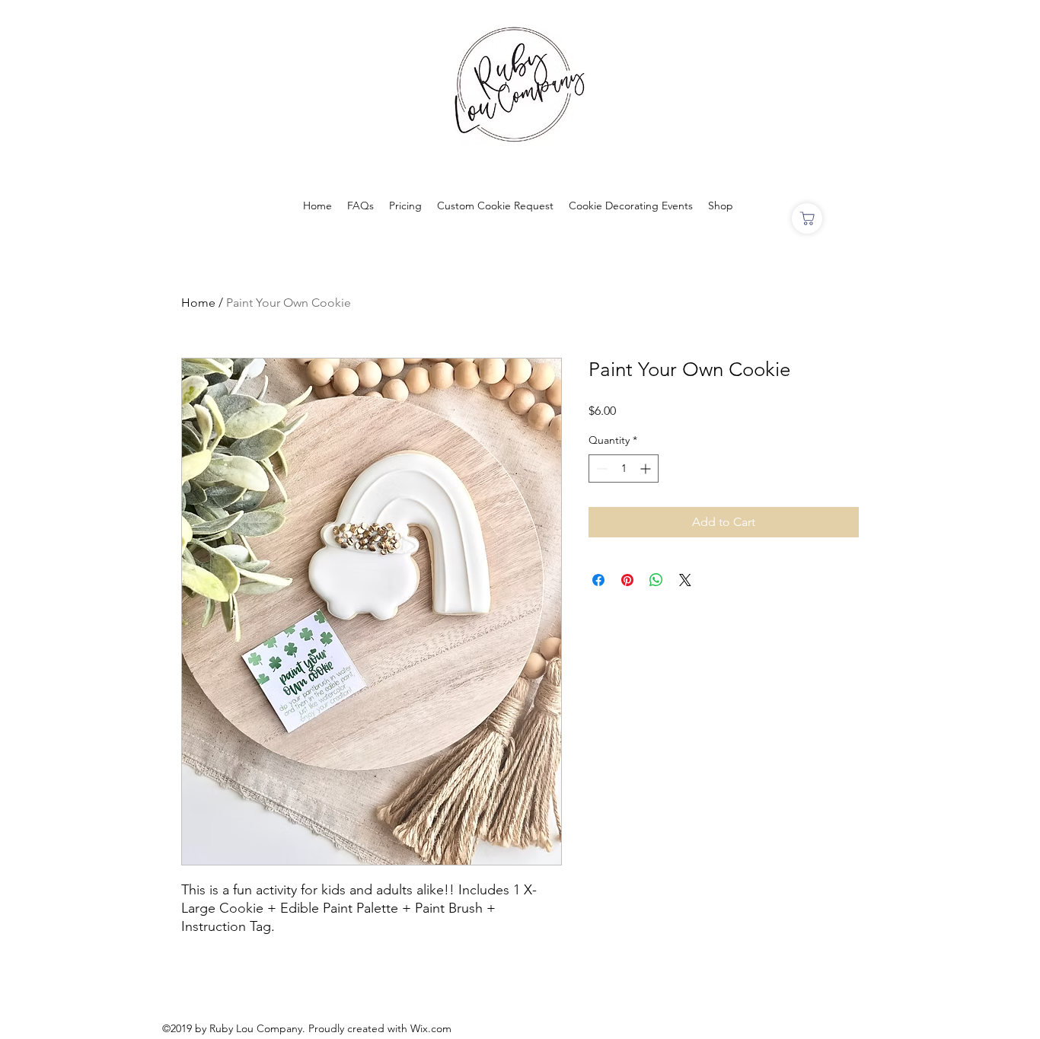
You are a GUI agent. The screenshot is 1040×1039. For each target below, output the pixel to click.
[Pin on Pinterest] (627, 580)
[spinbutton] (623, 468)
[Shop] (807, 218)
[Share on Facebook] (598, 580)
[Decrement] (600, 468)
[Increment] (646, 468)
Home (198, 302)
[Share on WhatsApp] (656, 580)
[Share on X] (685, 580)
